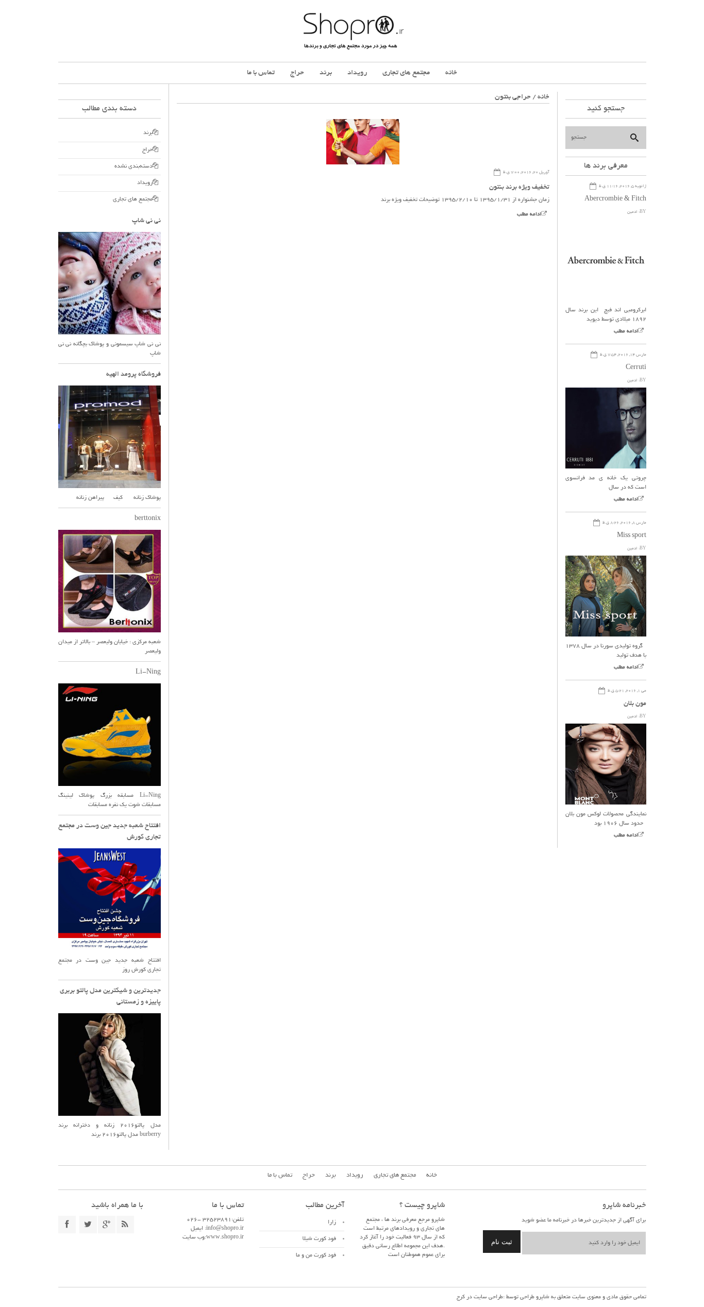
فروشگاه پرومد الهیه (133, 374)
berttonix (148, 519)
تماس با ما (261, 73)
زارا (332, 1222)
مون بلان (635, 704)
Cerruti (636, 368)
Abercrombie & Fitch (615, 199)
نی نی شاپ (146, 221)
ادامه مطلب (529, 214)
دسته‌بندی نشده (133, 166)
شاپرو (541, 1297)
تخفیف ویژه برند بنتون (519, 187)
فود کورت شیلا (319, 1239)
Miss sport (631, 536)
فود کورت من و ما (316, 1255)
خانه (451, 73)
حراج (297, 73)
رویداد (357, 73)
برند (326, 73)
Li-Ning (148, 672)
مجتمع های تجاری (406, 73)
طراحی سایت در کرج (480, 1297)
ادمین (632, 212)
